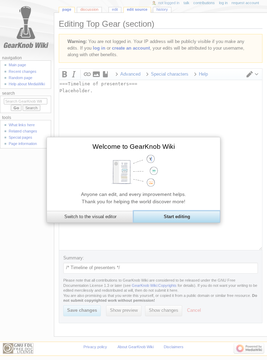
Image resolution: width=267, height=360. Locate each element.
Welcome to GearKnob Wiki (133, 146)
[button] (90, 217)
